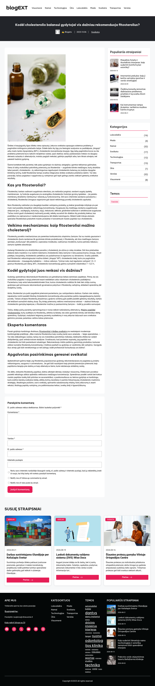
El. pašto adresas (15, 449)
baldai (88, 609)
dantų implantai (92, 616)
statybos (98, 658)
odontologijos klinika (94, 643)
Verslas (113, 174)
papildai (114, 202)
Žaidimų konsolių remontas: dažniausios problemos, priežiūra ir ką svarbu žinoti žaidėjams (133, 93)
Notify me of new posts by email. (24, 483)
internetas (88, 633)
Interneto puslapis (15, 460)
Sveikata (95, 32)
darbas (87, 620)
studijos (88, 661)
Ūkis (112, 168)
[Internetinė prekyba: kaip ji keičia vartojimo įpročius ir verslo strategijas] (114, 79)
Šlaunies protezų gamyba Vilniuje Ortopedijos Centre (125, 556)
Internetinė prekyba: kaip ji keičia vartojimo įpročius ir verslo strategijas (132, 78)
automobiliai (91, 606)
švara (100, 669)
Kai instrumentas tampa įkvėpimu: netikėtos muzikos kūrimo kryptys (133, 107)
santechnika (89, 655)
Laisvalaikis (115, 135)
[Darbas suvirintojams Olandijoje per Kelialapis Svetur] (111, 609)
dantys (91, 613)
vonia (94, 669)
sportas (89, 657)
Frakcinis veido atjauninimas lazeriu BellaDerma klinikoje (131, 658)
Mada (112, 140)
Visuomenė (115, 179)
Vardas (11, 438)
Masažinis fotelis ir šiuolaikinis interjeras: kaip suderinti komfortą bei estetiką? (132, 64)
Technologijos (116, 157)
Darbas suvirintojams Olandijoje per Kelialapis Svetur (28, 556)
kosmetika (96, 633)
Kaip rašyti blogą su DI (15, 622)
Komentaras (13, 412)
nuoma (96, 636)
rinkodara (96, 652)
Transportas (115, 162)
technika (92, 665)
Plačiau (26, 580)
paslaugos (95, 649)
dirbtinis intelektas (91, 624)
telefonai (88, 669)
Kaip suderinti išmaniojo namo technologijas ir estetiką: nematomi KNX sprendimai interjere (132, 644)
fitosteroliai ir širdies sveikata (53, 331)
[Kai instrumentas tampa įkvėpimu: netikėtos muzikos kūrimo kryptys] (114, 108)
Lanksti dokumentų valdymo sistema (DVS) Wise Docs (72, 556)
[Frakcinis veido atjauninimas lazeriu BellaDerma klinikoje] (111, 660)
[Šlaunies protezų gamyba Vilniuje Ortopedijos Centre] (111, 632)
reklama (87, 652)
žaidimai (88, 672)
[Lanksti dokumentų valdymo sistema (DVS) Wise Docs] (111, 621)
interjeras (90, 629)
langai (88, 636)
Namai (113, 146)
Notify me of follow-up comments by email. (28, 478)
